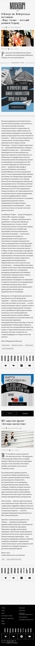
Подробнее (25, 413)
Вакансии (22, 610)
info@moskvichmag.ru (12, 642)
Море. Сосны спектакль (17, 345)
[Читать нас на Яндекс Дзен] (22, 365)
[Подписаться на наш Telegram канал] (5, 365)
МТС (3, 559)
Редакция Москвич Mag (14, 428)
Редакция (22, 608)
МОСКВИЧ (17, 6)
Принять (10, 413)
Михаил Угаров (5, 345)
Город (3, 27)
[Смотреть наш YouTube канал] (30, 365)
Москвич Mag (10, 640)
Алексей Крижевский (14, 27)
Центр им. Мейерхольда (7, 348)
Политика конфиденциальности (26, 614)
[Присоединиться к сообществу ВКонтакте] (13, 365)
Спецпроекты (23, 617)
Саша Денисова (29, 345)
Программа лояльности (26, 619)
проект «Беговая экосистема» (14, 559)
